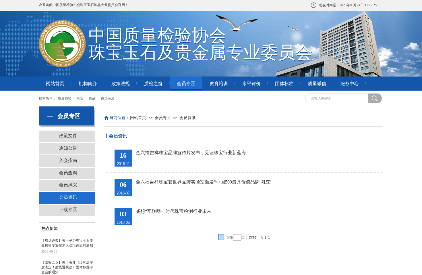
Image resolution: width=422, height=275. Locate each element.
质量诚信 (317, 83)
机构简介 (88, 83)
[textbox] (338, 98)
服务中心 (349, 83)
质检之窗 (153, 83)
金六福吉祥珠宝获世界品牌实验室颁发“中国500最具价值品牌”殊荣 (203, 181)
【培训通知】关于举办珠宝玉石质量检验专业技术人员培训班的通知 (67, 242)
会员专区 (186, 83)
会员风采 (68, 184)
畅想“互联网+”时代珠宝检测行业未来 (173, 211)
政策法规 (120, 83)
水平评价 (251, 83)
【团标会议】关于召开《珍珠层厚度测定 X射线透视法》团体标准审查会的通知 (67, 267)
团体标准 (284, 83)
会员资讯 (187, 118)
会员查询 (68, 172)
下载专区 (68, 209)
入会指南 (68, 160)
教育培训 (219, 83)
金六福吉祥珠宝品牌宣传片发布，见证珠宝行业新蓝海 (191, 152)
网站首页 (55, 83)
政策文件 (68, 135)
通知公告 (68, 148)
